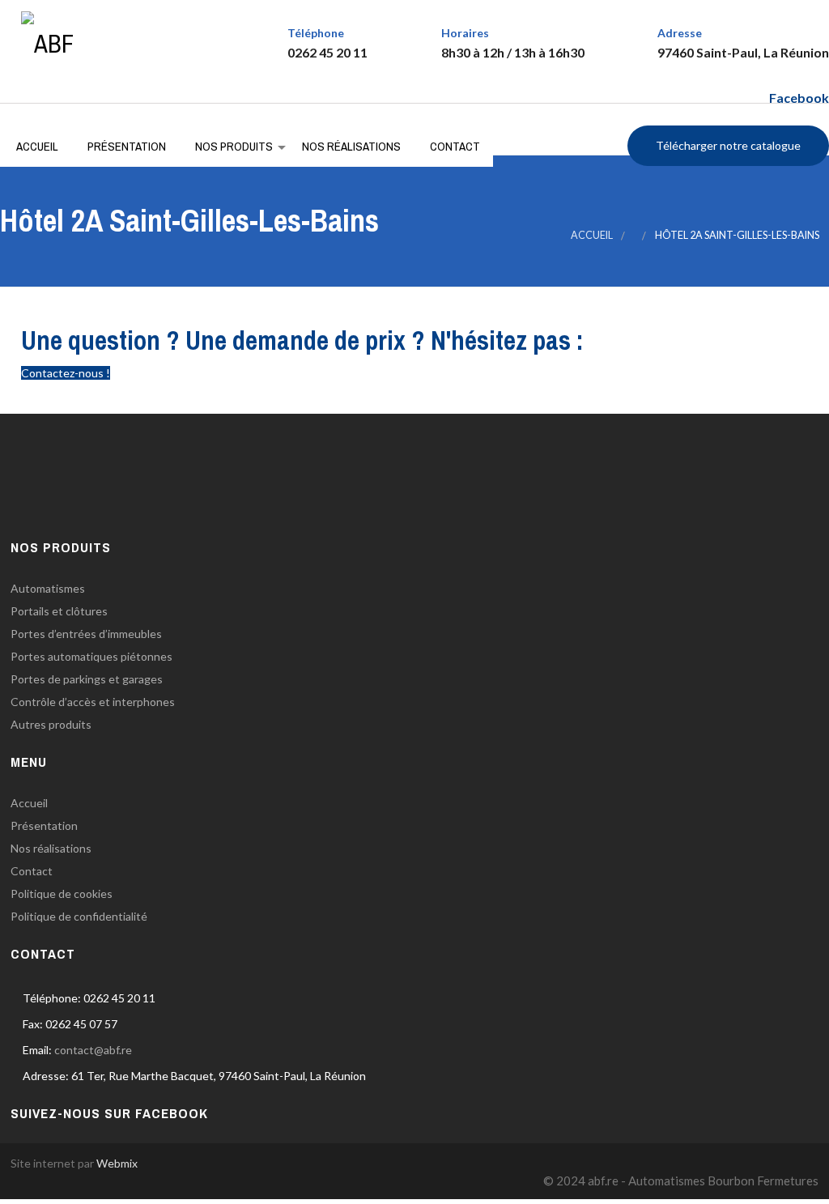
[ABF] (47, 34)
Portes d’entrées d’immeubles (86, 633)
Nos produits (234, 146)
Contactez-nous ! (65, 373)
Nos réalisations (351, 146)
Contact (455, 146)
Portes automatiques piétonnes (91, 656)
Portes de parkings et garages (87, 679)
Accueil (37, 146)
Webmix (117, 1163)
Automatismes (48, 588)
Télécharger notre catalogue (728, 145)
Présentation (126, 146)
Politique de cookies (62, 893)
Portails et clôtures (59, 611)
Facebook (799, 97)
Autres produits (51, 724)
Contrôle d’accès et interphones (93, 701)
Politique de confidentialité (79, 916)
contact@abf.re (93, 1050)
